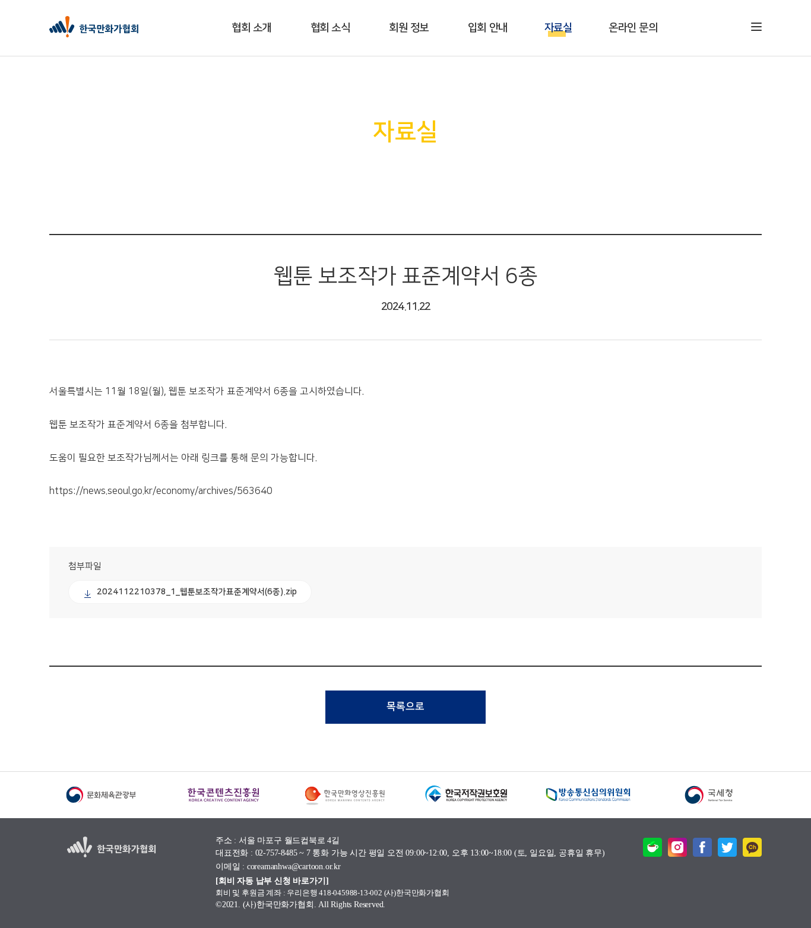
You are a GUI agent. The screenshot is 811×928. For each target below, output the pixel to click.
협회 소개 (251, 28)
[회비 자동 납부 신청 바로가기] (272, 880)
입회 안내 (488, 28)
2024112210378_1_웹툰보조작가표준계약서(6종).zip (197, 592)
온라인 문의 (633, 28)
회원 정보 (409, 28)
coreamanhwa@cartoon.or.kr (294, 867)
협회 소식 (330, 28)
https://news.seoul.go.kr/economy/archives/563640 (161, 491)
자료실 (558, 28)
